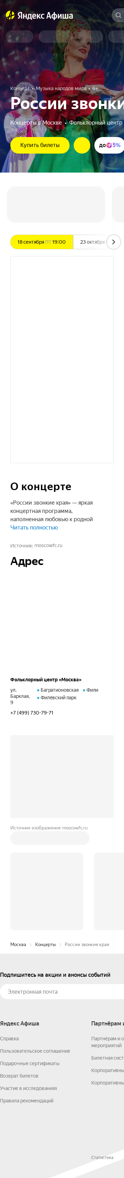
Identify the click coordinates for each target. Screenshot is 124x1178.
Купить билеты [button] (40, 145)
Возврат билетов (19, 1076)
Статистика (102, 1157)
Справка (9, 1038)
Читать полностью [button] (34, 527)
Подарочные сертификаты (30, 1063)
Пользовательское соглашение (35, 1051)
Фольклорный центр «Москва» (45, 679)
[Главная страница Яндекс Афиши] (10, 15)
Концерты (45, 944)
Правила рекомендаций (26, 1100)
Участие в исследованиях (28, 1088)
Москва (18, 944)
